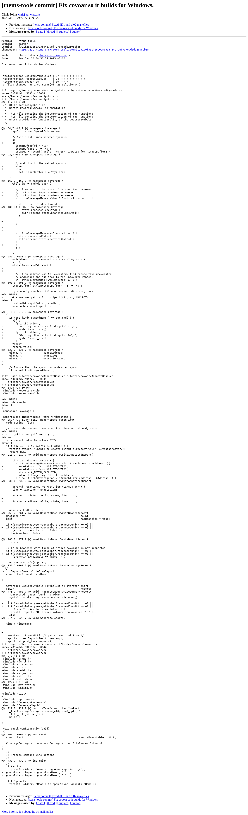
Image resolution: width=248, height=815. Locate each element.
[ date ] (40, 31)
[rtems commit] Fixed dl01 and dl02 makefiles (61, 24)
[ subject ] (63, 31)
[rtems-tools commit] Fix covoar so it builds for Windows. (63, 28)
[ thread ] (51, 31)
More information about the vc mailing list (27, 811)
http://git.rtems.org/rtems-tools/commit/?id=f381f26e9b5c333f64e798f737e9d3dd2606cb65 (84, 49)
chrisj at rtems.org (29, 14)
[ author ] (75, 31)
